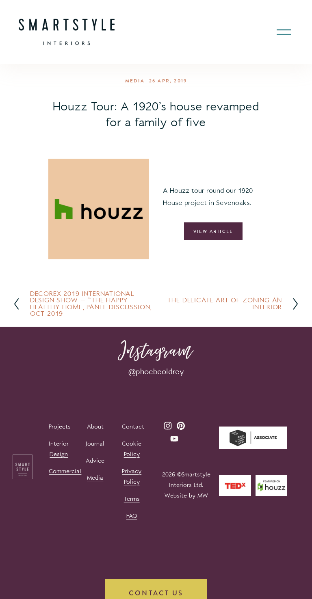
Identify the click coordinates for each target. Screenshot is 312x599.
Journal (95, 444)
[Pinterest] (181, 426)
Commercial (65, 471)
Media (135, 81)
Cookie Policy (131, 449)
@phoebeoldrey (156, 372)
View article (213, 231)
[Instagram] (168, 426)
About (95, 427)
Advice (95, 461)
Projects (60, 427)
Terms (132, 499)
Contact (133, 427)
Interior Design (59, 449)
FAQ (131, 516)
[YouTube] (174, 439)
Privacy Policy (131, 477)
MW (202, 496)
